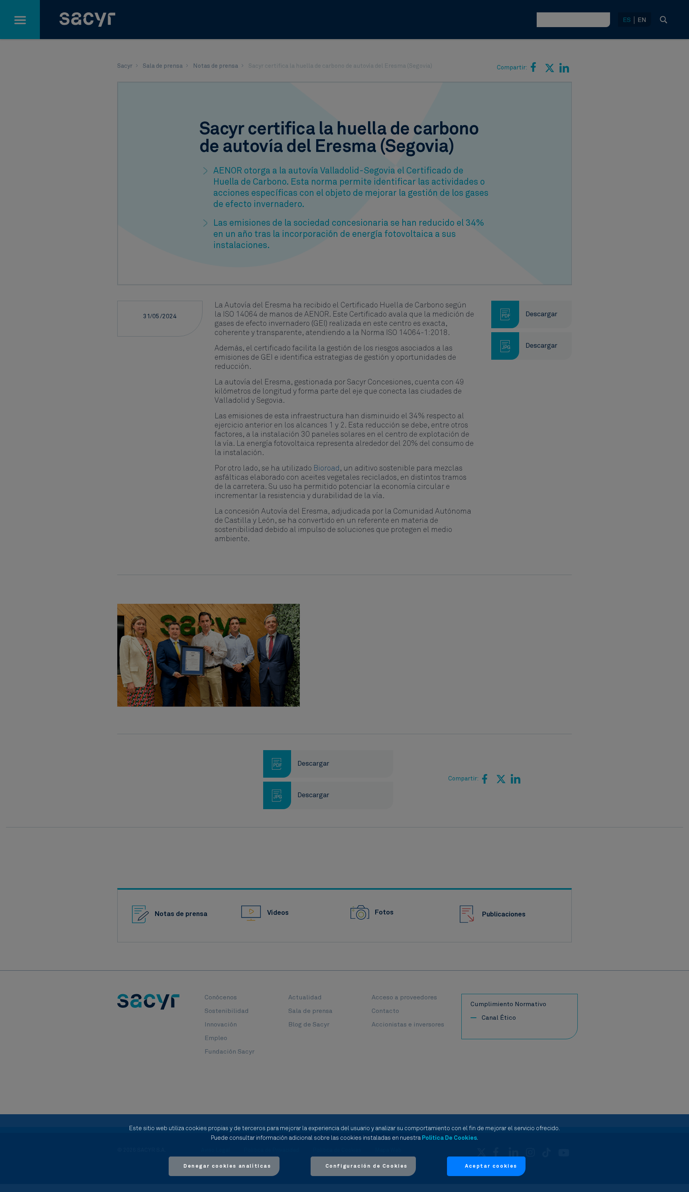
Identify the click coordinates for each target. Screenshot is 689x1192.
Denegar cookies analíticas (227, 1166)
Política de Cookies (449, 1138)
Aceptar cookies (491, 1166)
